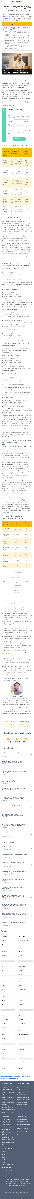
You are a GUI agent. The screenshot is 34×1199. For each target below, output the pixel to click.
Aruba (20, 944)
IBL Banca (4, 996)
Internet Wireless (6, 1008)
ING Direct (4, 1004)
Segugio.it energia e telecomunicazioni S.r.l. (15, 1190)
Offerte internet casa (7, 1086)
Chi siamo (7, 1179)
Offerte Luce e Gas (6, 1119)
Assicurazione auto (22, 1119)
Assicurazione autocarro (23, 1124)
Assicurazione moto (22, 1121)
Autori (11, 1179)
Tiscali (3, 1049)
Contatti (23, 1185)
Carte (4, 1151)
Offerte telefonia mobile (23, 1086)
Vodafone (4, 1064)
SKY (20, 1038)
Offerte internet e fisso (7, 1101)
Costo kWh (5, 1134)
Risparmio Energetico (24, 1034)
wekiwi (3, 1068)
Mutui (3, 1015)
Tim (20, 1045)
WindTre (4, 1072)
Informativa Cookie (12, 1183)
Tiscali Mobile (22, 1049)
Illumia (20, 1000)
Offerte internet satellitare (8, 1097)
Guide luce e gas (6, 1129)
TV (19, 1053)
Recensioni (16, 1179)
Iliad (20, 996)
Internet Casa (22, 1004)
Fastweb (4, 985)
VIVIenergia (22, 1060)
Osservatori (22, 1019)
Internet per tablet (22, 1102)
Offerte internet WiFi (7, 1096)
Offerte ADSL (5, 1099)
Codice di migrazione (7, 1106)
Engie (3, 981)
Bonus (20, 955)
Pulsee (3, 1030)
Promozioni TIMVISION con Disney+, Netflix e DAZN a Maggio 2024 (24, 724)
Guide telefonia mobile (23, 1099)
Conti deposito (22, 962)
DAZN (3, 970)
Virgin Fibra (4, 1060)
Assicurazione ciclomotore (24, 1122)
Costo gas (4, 1136)
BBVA (20, 951)
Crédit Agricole (22, 966)
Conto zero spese (22, 1131)
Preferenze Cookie (21, 1183)
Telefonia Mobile (5, 1045)
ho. (2, 993)
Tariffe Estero (20, 1092)
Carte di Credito (5, 959)
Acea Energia (22, 936)
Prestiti (21, 1027)
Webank (21, 1064)
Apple (3, 944)
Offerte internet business (8, 1102)
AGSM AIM (4, 940)
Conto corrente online (23, 1133)
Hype (20, 993)
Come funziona (7, 1170)
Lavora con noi (16, 1185)
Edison (20, 974)
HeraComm (22, 989)
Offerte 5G (20, 1091)
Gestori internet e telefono (8, 1112)
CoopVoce (4, 966)
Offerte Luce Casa (6, 1121)
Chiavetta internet (22, 1104)
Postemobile (22, 1023)
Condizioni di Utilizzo (19, 1181)
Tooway (3, 1053)
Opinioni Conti (21, 1134)
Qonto (20, 1030)
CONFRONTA (19, 139)
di (28, 11)
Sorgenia (4, 1042)
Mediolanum (22, 1011)
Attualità (21, 947)
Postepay (4, 1027)
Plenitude (4, 1023)
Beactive (4, 955)
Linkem (3, 1011)
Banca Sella (4, 951)
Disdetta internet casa (7, 1107)
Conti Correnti (5, 962)
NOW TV (21, 1015)
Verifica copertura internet (8, 1109)
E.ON (3, 974)
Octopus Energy (5, 1019)
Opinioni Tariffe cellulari (23, 1097)
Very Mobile (22, 1057)
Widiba (21, 1068)
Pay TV (4, 1160)
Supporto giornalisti (24, 1179)
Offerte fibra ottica (6, 1087)
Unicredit (4, 1057)
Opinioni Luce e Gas (7, 1127)
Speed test (4, 1104)
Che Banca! (22, 959)
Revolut (3, 1034)
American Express (23, 940)
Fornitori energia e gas (7, 1137)
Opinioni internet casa (7, 1111)
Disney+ (21, 970)
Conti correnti (22, 1129)
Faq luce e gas (5, 1131)
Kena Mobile (19, 11)
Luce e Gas (5, 1117)
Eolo (20, 981)
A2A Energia (4, 936)
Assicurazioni (5, 947)
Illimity (3, 1000)
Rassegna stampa (9, 1181)
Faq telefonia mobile (22, 1101)
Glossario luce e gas (7, 1132)
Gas (3, 989)
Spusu (20, 1042)
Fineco (20, 985)
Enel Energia (4, 977)
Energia (21, 977)
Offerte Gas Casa (6, 1122)
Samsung (4, 1038)
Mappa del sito (7, 1167)
